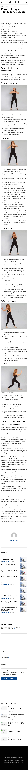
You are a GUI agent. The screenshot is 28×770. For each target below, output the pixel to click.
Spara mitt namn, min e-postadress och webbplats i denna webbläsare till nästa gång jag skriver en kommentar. (14, 672)
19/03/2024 (12, 561)
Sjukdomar (7, 6)
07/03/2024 (12, 598)
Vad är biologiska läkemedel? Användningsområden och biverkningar (15, 731)
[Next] (15, 617)
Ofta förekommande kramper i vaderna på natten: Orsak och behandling (16, 708)
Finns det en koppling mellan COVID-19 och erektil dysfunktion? (9, 609)
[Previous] (13, 617)
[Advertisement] (14, 19)
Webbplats (3, 664)
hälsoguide (7, 521)
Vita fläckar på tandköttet (8, 564)
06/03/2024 (12, 612)
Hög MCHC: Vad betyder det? (9, 589)
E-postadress (5, 657)
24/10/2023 (14, 15)
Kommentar (4, 632)
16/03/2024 (12, 566)
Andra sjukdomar (13, 6)
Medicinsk (14, 2)
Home (2, 6)
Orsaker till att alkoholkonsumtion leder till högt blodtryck (17, 738)
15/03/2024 (12, 573)
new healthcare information (17, 521)
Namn (3, 651)
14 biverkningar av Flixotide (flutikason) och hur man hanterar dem (17, 724)
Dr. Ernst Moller (5, 15)
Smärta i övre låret (6, 583)
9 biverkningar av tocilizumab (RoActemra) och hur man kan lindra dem (16, 716)
